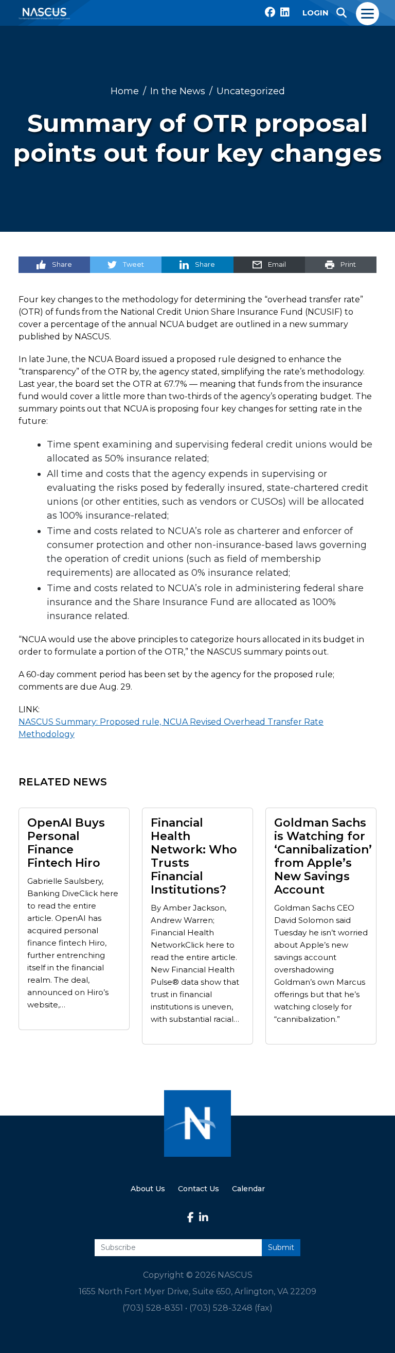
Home (125, 91)
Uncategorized (251, 91)
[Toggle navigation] (368, 13)
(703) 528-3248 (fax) (231, 1308)
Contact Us (198, 1188)
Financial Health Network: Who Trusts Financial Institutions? (194, 856)
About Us (148, 1188)
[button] (341, 13)
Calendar (248, 1188)
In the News (177, 91)
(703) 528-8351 (152, 1308)
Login (315, 13)
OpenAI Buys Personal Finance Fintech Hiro (66, 843)
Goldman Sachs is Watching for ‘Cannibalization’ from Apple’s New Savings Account (323, 856)
